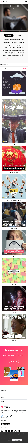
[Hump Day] (14, 298)
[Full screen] (26, 28)
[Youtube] (9, 431)
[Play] (14, 17)
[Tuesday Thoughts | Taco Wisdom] (14, 83)
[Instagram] (11, 416)
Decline (9, 440)
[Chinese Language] (14, 158)
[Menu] (26, 2)
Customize (8, 35)
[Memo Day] (14, 270)
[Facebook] (4, 416)
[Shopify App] (14, 424)
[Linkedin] (15, 431)
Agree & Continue (17, 440)
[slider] (1, 30)
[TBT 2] (14, 242)
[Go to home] (4, 2)
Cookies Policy (16, 436)
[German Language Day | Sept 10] (14, 186)
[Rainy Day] (14, 121)
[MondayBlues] (14, 214)
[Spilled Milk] (14, 326)
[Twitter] (12, 431)
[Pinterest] (19, 431)
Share (19, 35)
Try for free (14, 361)
